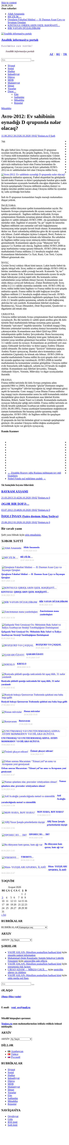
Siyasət (11, 65)
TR (65, 54)
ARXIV (5, 939)
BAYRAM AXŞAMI (14, 491)
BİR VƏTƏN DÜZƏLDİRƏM (24, 28)
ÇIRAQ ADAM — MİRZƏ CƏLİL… (27, 969)
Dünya (11, 77)
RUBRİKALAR (9, 927)
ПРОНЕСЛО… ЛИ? (39, 834)
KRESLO (21, 664)
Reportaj (18, 103)
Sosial (11, 68)
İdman (11, 85)
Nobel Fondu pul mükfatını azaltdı (27, 478)
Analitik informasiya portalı (19, 40)
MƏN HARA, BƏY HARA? (50, 812)
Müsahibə (19, 100)
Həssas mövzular (32, 711)
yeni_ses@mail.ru (20, 1007)
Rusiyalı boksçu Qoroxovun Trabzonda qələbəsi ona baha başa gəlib (34, 702)
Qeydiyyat (13, 1116)
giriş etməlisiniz (33, 534)
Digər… (12, 91)
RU (58, 54)
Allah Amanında (16, 13)
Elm (16, 94)
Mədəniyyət (14, 82)
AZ (51, 54)
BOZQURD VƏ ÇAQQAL (48, 644)
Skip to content (9, 2)
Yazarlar (12, 88)
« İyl (3, 915)
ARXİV (5, 1039)
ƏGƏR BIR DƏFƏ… (15, 503)
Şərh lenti (12, 1125)
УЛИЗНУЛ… (27, 857)
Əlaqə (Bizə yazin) (11, 996)
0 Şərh (52, 135)
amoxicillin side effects (35, 961)
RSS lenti (12, 1122)
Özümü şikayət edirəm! (41, 751)
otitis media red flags (18, 978)
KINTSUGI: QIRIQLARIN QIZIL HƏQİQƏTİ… (34, 25)
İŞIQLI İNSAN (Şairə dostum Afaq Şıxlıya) (29, 516)
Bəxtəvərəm (24, 721)
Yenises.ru (43, 135)
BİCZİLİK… (14, 16)
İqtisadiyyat (13, 74)
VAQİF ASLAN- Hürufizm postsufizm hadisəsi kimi (34, 952)
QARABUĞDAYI (34, 654)
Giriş (10, 1119)
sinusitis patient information (21, 955)
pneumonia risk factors (19, 966)
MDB (11, 80)
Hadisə (11, 71)
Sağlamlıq (19, 97)
